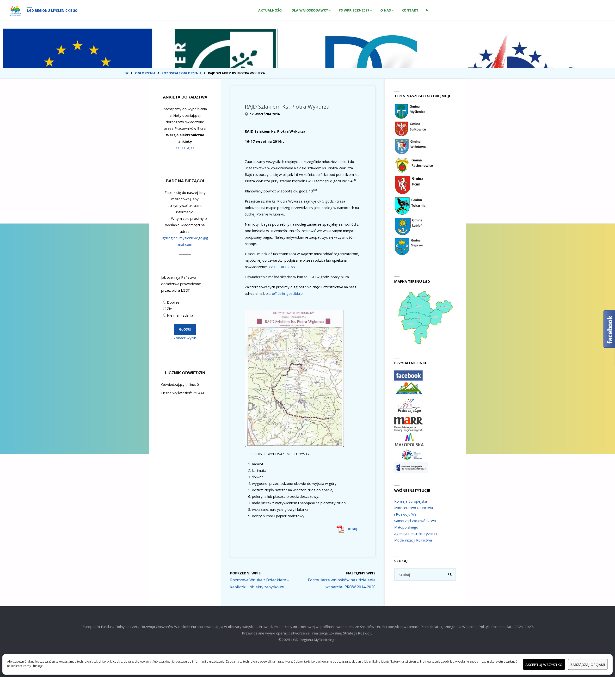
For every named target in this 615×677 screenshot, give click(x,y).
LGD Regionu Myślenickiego (52, 10)
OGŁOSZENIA (145, 73)
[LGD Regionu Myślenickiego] (15, 10)
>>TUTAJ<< (185, 147)
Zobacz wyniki (185, 337)
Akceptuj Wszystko (544, 664)
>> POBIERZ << (282, 266)
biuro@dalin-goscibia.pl (284, 293)
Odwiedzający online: (179, 384)
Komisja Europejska (410, 501)
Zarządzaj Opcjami (587, 664)
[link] (427, 10)
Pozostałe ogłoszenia (182, 73)
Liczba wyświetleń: (177, 392)
